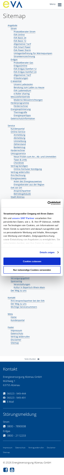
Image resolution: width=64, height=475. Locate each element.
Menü (53, 4)
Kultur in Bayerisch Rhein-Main (29, 287)
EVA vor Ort (16, 187)
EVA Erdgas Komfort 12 (25, 68)
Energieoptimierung (21, 109)
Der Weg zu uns (18, 290)
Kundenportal (18, 128)
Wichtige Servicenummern (24, 306)
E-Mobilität (16, 81)
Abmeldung (19, 138)
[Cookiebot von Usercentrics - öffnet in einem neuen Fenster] (48, 203)
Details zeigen (47, 252)
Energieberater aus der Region (29, 184)
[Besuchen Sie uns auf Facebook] (6, 470)
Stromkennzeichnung (24, 56)
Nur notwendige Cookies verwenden (32, 270)
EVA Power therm (22, 50)
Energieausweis (18, 178)
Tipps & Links (20, 159)
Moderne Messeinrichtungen (28, 99)
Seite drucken (30, 359)
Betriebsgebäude (22, 193)
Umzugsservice (18, 153)
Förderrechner (21, 106)
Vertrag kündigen (19, 165)
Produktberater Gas (23, 62)
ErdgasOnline (20, 65)
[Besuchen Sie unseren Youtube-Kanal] (13, 470)
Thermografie (20, 112)
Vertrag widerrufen (20, 172)
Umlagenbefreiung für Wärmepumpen (33, 53)
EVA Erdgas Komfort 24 (25, 71)
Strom (14, 28)
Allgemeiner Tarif (22, 44)
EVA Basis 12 (20, 40)
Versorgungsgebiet (20, 278)
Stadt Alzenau (18, 197)
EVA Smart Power (22, 47)
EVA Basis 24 (20, 37)
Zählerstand (20, 144)
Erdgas (14, 59)
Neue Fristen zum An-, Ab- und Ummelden (35, 156)
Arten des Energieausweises (28, 181)
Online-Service (18, 131)
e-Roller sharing (22, 93)
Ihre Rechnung (18, 175)
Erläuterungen (21, 78)
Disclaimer (16, 339)
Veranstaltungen (22, 284)
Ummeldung (20, 141)
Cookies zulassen (32, 261)
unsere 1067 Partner (23, 218)
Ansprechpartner (22, 190)
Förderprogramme (20, 103)
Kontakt (11, 297)
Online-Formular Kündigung (28, 169)
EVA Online (19, 34)
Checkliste (19, 162)
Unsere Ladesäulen (23, 84)
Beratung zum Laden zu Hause (29, 87)
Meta (10, 314)
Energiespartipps (22, 115)
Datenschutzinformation (23, 118)
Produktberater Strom (24, 31)
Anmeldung (19, 134)
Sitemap (15, 342)
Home (14, 317)
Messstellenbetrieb (20, 96)
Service (11, 125)
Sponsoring (16, 281)
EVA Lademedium (22, 90)
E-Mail (10, 401)
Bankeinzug (19, 147)
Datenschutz (17, 333)
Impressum (16, 330)
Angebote (12, 25)
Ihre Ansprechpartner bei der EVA (28, 300)
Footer (11, 327)
